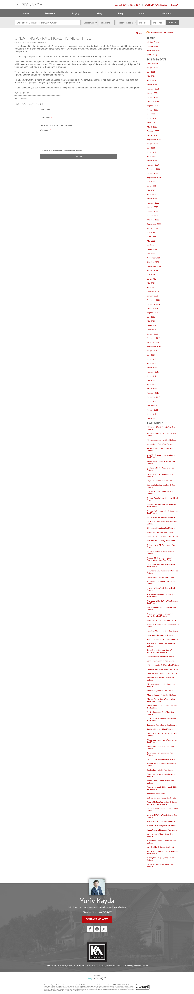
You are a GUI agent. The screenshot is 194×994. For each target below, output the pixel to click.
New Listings (152, 46)
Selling (98, 13)
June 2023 (151, 186)
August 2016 (152, 410)
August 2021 (152, 270)
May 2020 (151, 321)
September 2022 (154, 224)
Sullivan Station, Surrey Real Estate (161, 798)
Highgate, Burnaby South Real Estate (162, 639)
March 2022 (152, 249)
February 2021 (153, 291)
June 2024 (151, 152)
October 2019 (153, 342)
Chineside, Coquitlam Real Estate (161, 528)
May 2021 (151, 283)
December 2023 (153, 169)
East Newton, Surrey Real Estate (160, 577)
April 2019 (151, 363)
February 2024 (153, 165)
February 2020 (153, 329)
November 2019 (153, 338)
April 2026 (151, 80)
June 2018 (151, 376)
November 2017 (153, 397)
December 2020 (153, 300)
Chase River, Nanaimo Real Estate (161, 517)
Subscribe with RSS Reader (161, 32)
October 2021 (153, 262)
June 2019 (151, 359)
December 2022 (153, 211)
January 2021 (152, 296)
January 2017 (152, 405)
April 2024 (151, 156)
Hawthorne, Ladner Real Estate (160, 635)
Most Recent (152, 63)
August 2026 (152, 68)
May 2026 (151, 76)
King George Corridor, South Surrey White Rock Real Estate (161, 651)
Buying (75, 13)
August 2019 (152, 351)
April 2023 (151, 194)
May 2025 (151, 122)
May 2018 (151, 380)
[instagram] (97, 929)
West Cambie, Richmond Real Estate (162, 830)
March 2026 (152, 84)
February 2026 (153, 89)
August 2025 (152, 110)
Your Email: (45, 117)
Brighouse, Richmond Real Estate (160, 481)
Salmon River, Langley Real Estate (161, 759)
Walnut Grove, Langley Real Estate (161, 826)
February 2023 (153, 203)
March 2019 (152, 367)
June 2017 (151, 401)
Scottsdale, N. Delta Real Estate (160, 770)
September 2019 (154, 346)
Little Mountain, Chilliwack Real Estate (163, 665)
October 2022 (153, 220)
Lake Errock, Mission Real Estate (160, 656)
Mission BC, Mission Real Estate (160, 690)
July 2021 (151, 275)
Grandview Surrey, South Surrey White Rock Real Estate (160, 615)
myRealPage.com (97, 978)
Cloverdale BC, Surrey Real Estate (161, 541)
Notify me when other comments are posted (62, 150)
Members (166, 13)
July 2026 (151, 72)
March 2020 (152, 325)
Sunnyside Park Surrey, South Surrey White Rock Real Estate (162, 803)
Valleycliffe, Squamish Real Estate (161, 821)
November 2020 (153, 304)
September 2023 (154, 177)
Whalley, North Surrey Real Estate (161, 847)
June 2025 (151, 118)
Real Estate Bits (153, 50)
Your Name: (45, 109)
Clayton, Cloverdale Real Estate (160, 532)
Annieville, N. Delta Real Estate (159, 444)
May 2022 (151, 241)
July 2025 (151, 114)
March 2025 (152, 127)
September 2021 (154, 266)
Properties (50, 13)
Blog (120, 13)
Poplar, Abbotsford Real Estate (160, 729)
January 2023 (152, 207)
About (142, 13)
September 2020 (154, 313)
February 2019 (153, 372)
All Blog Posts (153, 42)
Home (26, 13)
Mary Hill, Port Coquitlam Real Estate (162, 673)
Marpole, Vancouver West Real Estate (162, 669)
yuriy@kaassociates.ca (161, 4)
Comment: (45, 130)
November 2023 (153, 173)
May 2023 (151, 190)
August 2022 (152, 228)
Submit (78, 156)
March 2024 (152, 160)
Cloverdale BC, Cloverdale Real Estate (162, 536)
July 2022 (151, 232)
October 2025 (153, 101)
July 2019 (151, 355)
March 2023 (152, 198)
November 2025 (153, 97)
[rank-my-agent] (104, 929)
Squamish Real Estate (156, 793)
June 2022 (151, 236)
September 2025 (154, 106)
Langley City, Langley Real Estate (160, 661)
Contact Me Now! (97, 919)
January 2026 (152, 93)
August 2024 (152, 144)
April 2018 (151, 384)
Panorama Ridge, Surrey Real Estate (162, 725)
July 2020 (151, 317)
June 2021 (151, 279)
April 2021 (151, 287)
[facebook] (90, 929)
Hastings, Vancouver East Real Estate (162, 631)
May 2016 (151, 418)
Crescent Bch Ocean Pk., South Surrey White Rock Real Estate (160, 559)
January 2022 (152, 253)
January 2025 (152, 135)
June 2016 (151, 414)
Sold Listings (152, 55)
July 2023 (151, 182)
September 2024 (154, 139)
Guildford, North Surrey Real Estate (161, 620)
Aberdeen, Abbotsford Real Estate (161, 440)
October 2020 (153, 308)
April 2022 (151, 245)
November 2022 (153, 215)
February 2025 (153, 131)
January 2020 (152, 334)
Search (172, 23)
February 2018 (153, 393)
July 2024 (151, 148)
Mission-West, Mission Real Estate (161, 695)
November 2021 (153, 258)
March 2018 (152, 389)
